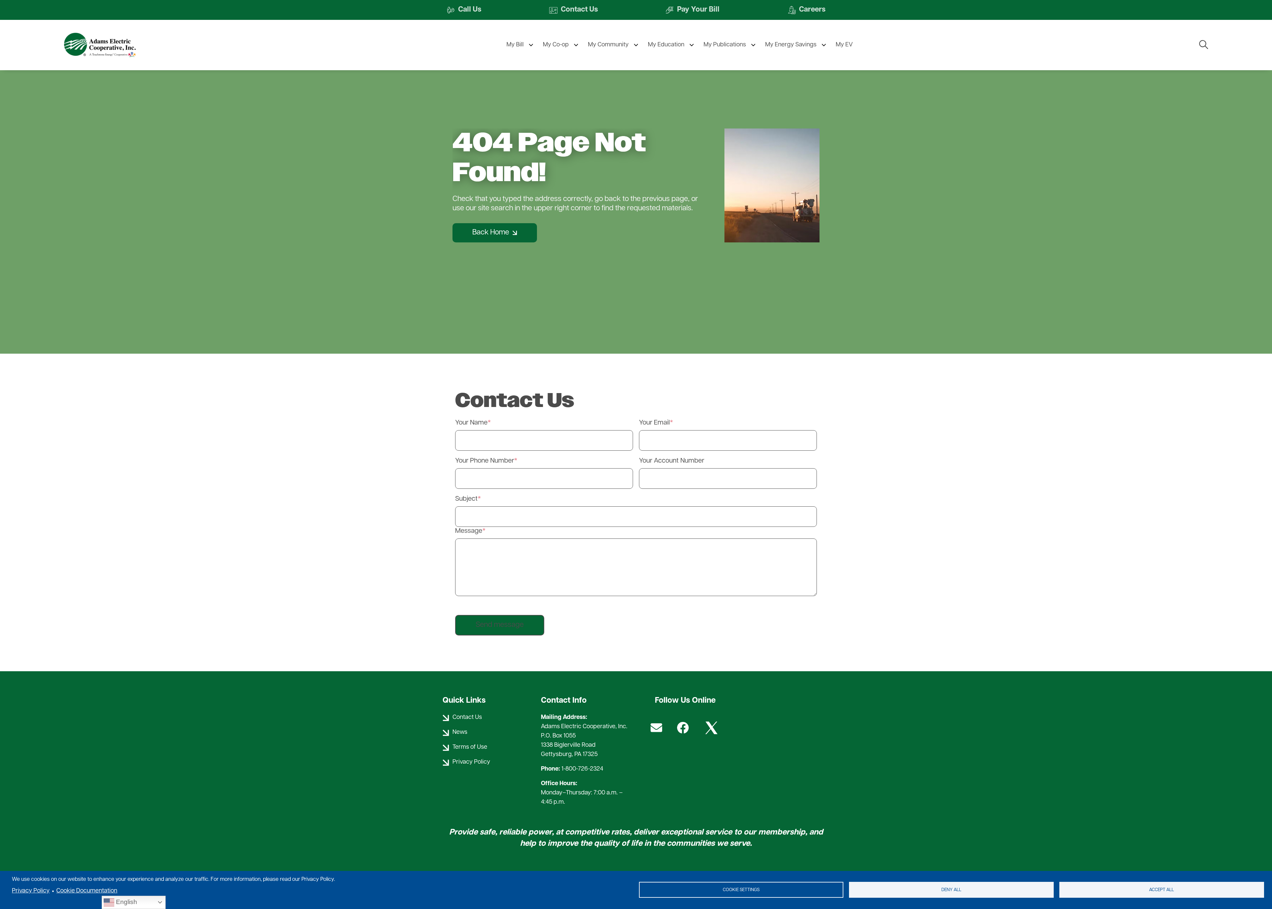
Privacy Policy (31, 891)
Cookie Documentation (86, 891)
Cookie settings (741, 890)
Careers (806, 10)
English (125, 901)
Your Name (471, 423)
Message (468, 531)
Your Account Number (671, 461)
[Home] (112, 44)
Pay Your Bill (692, 10)
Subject (466, 499)
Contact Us (573, 10)
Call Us (464, 10)
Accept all (1161, 890)
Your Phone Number (484, 461)
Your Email (654, 423)
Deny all (951, 890)
